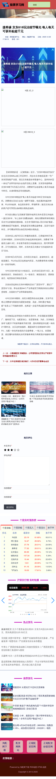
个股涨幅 (6, 527)
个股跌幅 (18, 527)
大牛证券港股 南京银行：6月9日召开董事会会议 (29, 361)
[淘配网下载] (14, 4)
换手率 (51, 527)
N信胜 (14, 537)
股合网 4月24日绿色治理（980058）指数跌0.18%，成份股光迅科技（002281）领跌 (33, 727)
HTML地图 (42, 767)
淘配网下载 (4, 746)
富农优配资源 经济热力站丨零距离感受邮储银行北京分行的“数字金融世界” (34, 697)
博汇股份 (14, 541)
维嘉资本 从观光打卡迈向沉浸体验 (29, 687)
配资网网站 (18, 746)
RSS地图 (33, 767)
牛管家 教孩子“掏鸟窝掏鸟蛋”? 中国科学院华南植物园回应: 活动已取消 (33, 707)
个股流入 (29, 527)
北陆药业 (14, 559)
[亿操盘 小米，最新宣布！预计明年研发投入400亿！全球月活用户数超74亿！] (13, 388)
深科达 (14, 566)
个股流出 (41, 527)
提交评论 (10, 507)
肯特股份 (14, 544)
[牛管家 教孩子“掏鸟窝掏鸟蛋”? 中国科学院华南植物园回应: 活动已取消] (7, 707)
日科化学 (14, 563)
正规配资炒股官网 (48, 744)
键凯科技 (14, 555)
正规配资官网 (32, 744)
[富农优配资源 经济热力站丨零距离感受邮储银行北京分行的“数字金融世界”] (7, 697)
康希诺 (14, 548)
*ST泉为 (14, 570)
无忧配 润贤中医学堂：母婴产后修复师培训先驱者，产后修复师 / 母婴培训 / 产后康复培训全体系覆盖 (27, 639)
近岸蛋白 (14, 552)
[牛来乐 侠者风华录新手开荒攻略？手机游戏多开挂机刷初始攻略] (42, 388)
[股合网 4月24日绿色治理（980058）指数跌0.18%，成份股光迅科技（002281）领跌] (7, 726)
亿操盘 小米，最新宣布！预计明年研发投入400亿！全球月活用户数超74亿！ (33, 717)
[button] (3, 600)
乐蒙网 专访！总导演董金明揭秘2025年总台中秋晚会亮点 (27, 655)
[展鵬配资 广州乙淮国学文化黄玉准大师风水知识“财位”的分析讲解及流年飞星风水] (13, 410)
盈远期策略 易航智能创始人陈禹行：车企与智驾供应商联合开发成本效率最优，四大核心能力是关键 (27, 663)
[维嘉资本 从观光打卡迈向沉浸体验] (7, 687)
